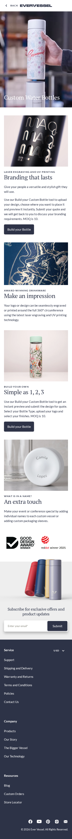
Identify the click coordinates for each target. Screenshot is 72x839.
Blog (7, 785)
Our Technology (14, 756)
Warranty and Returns (18, 676)
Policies (9, 693)
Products (10, 731)
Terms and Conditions (18, 685)
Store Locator (13, 802)
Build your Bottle (19, 229)
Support (9, 660)
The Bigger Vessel (16, 748)
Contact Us (11, 702)
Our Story (10, 739)
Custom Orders (14, 794)
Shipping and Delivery (18, 668)
